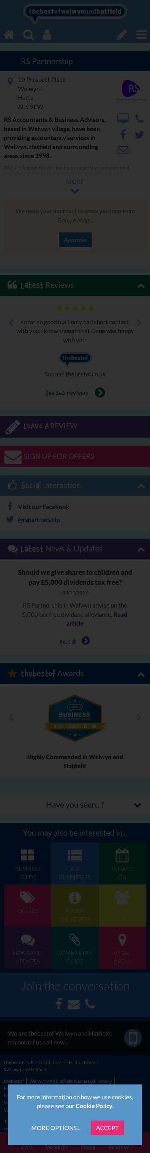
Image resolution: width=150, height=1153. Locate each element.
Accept (107, 1127)
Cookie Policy (94, 1105)
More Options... (55, 1127)
